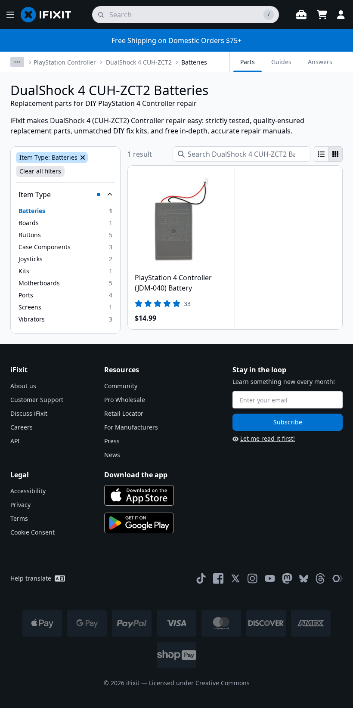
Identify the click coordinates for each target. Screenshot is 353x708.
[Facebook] (218, 578)
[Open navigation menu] (10, 14)
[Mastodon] (287, 578)
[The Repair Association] (337, 578)
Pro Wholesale (124, 400)
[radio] (321, 154)
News (112, 455)
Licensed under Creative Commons (199, 683)
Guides (281, 62)
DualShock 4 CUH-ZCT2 (139, 62)
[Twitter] (235, 578)
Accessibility (28, 491)
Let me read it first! (267, 438)
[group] (328, 154)
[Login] (341, 15)
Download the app (135, 474)
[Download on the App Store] (139, 495)
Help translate (30, 578)
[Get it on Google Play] (139, 523)
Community (120, 386)
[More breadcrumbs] (17, 62)
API (15, 441)
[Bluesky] (303, 578)
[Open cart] (322, 14)
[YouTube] (270, 578)
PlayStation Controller (65, 62)
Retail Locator (123, 413)
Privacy (20, 505)
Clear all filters (40, 171)
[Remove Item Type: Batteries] (81, 157)
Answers (320, 62)
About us (23, 386)
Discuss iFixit (28, 413)
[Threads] (320, 578)
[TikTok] (201, 578)
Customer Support (36, 400)
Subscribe (287, 422)
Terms (19, 518)
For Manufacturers (131, 427)
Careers (21, 427)
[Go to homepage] (49, 14)
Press (112, 441)
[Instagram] (253, 578)
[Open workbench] (301, 14)
